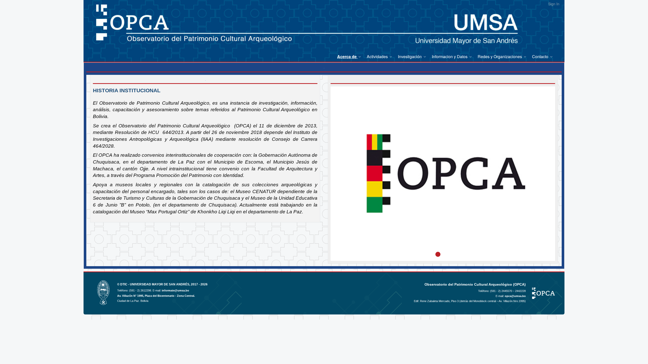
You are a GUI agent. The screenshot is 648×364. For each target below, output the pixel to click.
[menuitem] (349, 56)
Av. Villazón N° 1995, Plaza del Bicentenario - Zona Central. (156, 295)
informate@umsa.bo (175, 290)
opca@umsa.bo (515, 296)
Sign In (553, 3)
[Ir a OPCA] (108, 27)
